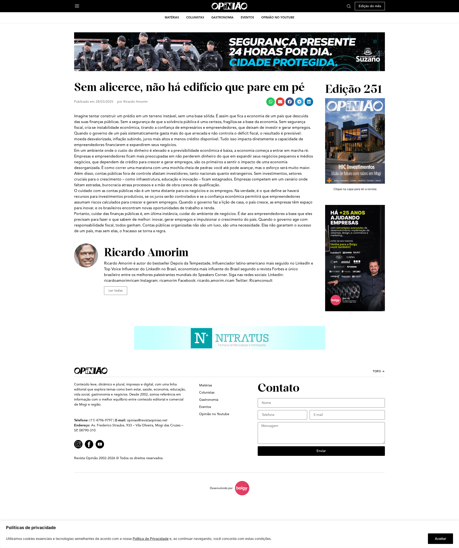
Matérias (172, 17)
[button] (270, 101)
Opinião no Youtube (277, 17)
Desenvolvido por (221, 488)
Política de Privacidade (151, 539)
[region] (229, 534)
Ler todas (116, 290)
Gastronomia (222, 17)
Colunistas (195, 17)
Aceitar (440, 539)
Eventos (247, 17)
